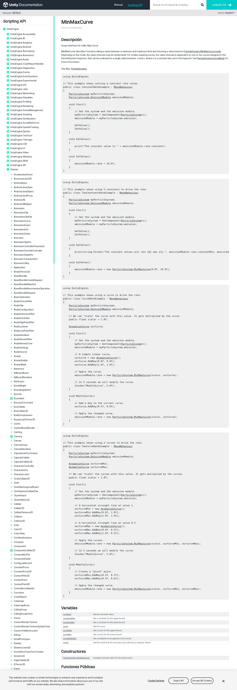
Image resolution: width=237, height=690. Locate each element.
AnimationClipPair (23, 216)
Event (17, 668)
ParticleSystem (79, 69)
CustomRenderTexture (25, 622)
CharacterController (24, 466)
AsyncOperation (22, 297)
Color (16, 525)
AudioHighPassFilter (24, 322)
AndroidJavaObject (24, 191)
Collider (17, 504)
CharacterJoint (21, 474)
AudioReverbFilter (23, 339)
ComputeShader (22, 559)
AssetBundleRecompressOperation (32, 288)
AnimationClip (21, 212)
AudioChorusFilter (23, 301)
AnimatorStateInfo (23, 255)
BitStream (19, 381)
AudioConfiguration (24, 309)
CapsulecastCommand (25, 453)
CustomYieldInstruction (26, 630)
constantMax (69, 618)
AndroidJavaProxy (23, 195)
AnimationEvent (22, 225)
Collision (18, 516)
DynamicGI (19, 656)
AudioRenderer (21, 335)
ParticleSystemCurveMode (211, 58)
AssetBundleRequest (24, 293)
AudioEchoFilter (22, 318)
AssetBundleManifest (25, 284)
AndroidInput (20, 183)
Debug (17, 635)
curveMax (67, 630)
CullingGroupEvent (23, 613)
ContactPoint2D (22, 584)
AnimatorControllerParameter (29, 246)
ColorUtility (19, 533)
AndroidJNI (19, 200)
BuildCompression (23, 415)
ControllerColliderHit (24, 588)
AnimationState (22, 233)
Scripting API (135, 5)
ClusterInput (20, 495)
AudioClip (19, 305)
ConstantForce (21, 567)
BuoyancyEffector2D (24, 419)
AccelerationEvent (23, 174)
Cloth (16, 483)
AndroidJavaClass (23, 187)
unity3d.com (219, 4)
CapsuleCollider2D (23, 461)
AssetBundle (20, 276)
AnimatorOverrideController (28, 250)
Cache (17, 423)
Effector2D (19, 664)
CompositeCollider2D (24, 550)
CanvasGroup (21, 445)
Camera (18, 436)
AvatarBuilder (21, 360)
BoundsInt (19, 398)
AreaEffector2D (22, 271)
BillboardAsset (21, 373)
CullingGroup (20, 609)
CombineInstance (23, 537)
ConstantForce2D (23, 571)
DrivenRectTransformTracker (29, 652)
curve (65, 626)
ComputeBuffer (22, 554)
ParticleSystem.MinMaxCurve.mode (202, 51)
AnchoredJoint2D (23, 178)
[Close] (223, 681)
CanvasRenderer (22, 449)
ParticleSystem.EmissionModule (90, 97)
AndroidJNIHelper (23, 204)
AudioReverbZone (23, 343)
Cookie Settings (156, 680)
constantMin (69, 622)
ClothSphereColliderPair (26, 491)
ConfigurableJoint (23, 563)
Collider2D (19, 508)
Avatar (17, 356)
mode (65, 642)
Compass (19, 542)
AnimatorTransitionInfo (26, 259)
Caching (18, 432)
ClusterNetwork (22, 500)
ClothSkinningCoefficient (26, 487)
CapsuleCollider (22, 457)
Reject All (178, 680)
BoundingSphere (22, 390)
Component (20, 546)
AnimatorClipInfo (22, 242)
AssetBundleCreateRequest (28, 280)
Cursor (17, 618)
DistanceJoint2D (22, 647)
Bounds (18, 394)
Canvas (17, 440)
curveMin (67, 634)
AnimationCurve (22, 221)
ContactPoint (20, 580)
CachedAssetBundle (24, 428)
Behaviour (19, 368)
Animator (19, 238)
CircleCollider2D (22, 478)
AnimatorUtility (21, 263)
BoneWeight (20, 385)
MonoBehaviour (123, 87)
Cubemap (19, 601)
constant (67, 614)
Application (19, 267)
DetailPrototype (22, 639)
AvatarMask (20, 364)
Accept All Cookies (202, 680)
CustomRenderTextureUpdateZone (32, 626)
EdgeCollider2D (21, 660)
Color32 (18, 529)
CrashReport (20, 597)
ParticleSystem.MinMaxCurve (131, 269)
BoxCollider (19, 407)
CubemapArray (22, 605)
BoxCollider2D (21, 411)
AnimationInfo (21, 229)
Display (17, 643)
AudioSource (20, 352)
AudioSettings (21, 347)
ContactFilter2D (22, 575)
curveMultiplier (69, 638)
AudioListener (21, 326)
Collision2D (19, 521)
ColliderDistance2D (23, 512)
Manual (118, 4)
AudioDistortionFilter (24, 314)
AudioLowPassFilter (24, 330)
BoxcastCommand (23, 402)
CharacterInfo (21, 470)
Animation (19, 208)
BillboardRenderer (23, 377)
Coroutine (19, 592)
